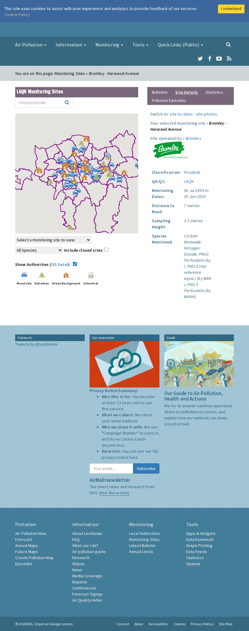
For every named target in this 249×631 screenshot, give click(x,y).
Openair (193, 563)
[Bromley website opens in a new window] (170, 149)
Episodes (23, 563)
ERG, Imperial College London (50, 624)
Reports (79, 582)
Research (81, 557)
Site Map (225, 624)
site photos (206, 114)
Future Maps (26, 551)
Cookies (179, 624)
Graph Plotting (199, 545)
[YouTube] (219, 58)
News (77, 569)
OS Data (59, 264)
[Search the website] (228, 44)
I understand (231, 8)
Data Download (200, 539)
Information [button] (69, 45)
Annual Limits (141, 551)
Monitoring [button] (108, 45)
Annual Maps (26, 545)
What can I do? (85, 545)
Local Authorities (144, 533)
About (139, 624)
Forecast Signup (87, 594)
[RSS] (229, 58)
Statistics (214, 92)
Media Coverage (87, 576)
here (133, 457)
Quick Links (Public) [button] (179, 45)
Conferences (84, 588)
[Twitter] (200, 58)
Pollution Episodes (169, 100)
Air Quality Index (87, 600)
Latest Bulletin (142, 545)
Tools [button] (138, 45)
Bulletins (160, 92)
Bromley (193, 138)
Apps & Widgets (201, 533)
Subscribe (146, 468)
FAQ (76, 539)
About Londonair (87, 533)
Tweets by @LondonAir (36, 344)
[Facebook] (210, 58)
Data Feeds (196, 551)
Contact (122, 624)
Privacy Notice (202, 624)
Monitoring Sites (144, 539)
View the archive (114, 492)
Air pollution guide (89, 551)
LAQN (189, 181)
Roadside (192, 172)
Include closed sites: (84, 250)
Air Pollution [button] (29, 45)
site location (181, 114)
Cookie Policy (17, 14)
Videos (78, 563)
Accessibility (158, 624)
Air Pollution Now (30, 533)
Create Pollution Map (34, 557)
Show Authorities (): (43, 264)
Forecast (23, 539)
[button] (88, 140)
